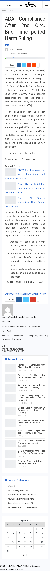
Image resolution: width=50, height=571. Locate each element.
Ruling (33, 294)
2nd (6, 294)
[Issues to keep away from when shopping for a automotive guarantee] (10, 398)
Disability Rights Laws (19, 490)
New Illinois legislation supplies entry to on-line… (31, 432)
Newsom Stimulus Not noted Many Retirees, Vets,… (31, 462)
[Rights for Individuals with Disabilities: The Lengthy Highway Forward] (10, 368)
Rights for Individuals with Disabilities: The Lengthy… (31, 366)
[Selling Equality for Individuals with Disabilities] (10, 378)
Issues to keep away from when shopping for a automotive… (31, 397)
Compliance (20, 294)
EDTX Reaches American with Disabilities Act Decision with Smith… (25, 174)
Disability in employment (20, 503)
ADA (7, 45)
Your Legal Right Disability (21, 499)
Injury (28, 294)
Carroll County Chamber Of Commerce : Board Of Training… (31, 410)
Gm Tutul (19, 569)
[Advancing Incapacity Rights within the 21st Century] (10, 388)
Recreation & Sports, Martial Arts (23, 507)
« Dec (24, 555)
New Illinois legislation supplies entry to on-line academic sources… (25, 188)
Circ (13, 294)
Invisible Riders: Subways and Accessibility (21, 326)
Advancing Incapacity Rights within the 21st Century (31, 386)
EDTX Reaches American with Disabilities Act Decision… (31, 421)
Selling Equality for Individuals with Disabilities (31, 376)
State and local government (22, 494)
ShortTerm (41, 294)
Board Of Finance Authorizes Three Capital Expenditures (25, 202)
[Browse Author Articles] (7, 310)
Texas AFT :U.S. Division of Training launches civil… (31, 442)
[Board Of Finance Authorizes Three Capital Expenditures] (10, 200)
